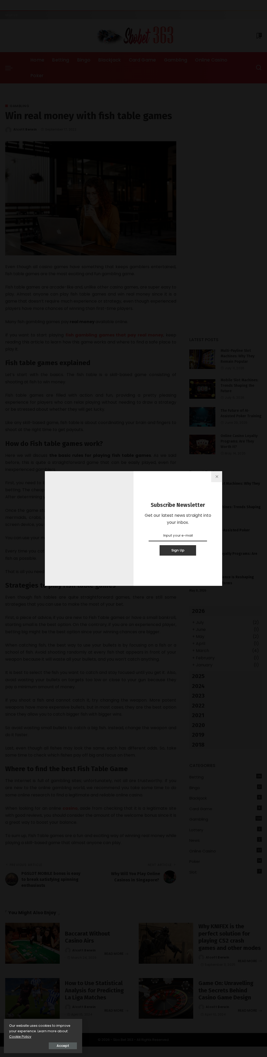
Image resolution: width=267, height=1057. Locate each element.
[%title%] (216, 476)
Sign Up (178, 550)
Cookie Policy (20, 1036)
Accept (63, 1045)
